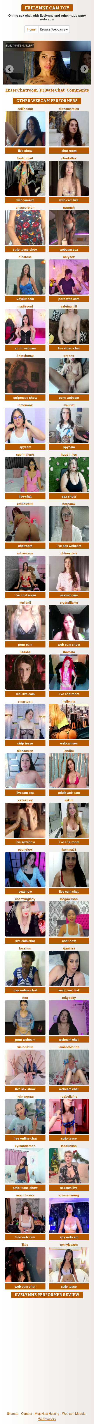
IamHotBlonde (69, 1047)
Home (31, 29)
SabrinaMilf (69, 306)
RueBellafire (69, 1096)
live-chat (25, 496)
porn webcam (69, 397)
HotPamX (68, 504)
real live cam (25, 694)
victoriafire (25, 1047)
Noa (25, 997)
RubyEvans (25, 553)
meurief (69, 405)
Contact (26, 1413)
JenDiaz (69, 750)
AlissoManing (69, 1195)
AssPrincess (25, 1195)
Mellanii (25, 602)
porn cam (25, 644)
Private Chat (52, 90)
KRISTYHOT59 (25, 355)
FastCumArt (25, 158)
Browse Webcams (53, 29)
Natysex (69, 257)
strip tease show (25, 249)
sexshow (25, 891)
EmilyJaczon (69, 1244)
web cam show (69, 644)
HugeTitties (69, 454)
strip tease (25, 743)
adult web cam (69, 792)
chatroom (25, 545)
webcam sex (69, 249)
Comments (78, 90)
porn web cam (68, 299)
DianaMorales (69, 108)
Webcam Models (73, 1413)
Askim (68, 800)
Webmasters (47, 1419)
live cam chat (69, 891)
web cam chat (69, 990)
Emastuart (25, 701)
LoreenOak (25, 405)
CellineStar (25, 108)
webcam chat (69, 1039)
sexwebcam (69, 595)
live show (25, 150)
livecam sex (25, 792)
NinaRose (25, 257)
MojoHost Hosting (47, 1413)
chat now (69, 941)
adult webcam (25, 348)
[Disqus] (47, 1355)
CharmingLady (25, 899)
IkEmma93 (68, 849)
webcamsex (25, 200)
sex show (69, 496)
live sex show (25, 1089)
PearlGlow (25, 849)
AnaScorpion (25, 207)
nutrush (69, 207)
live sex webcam (69, 545)
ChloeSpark (69, 553)
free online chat (25, 990)
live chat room (25, 595)
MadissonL (25, 306)
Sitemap (12, 1413)
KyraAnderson (25, 1146)
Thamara (69, 652)
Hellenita (69, 701)
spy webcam (69, 1237)
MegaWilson (69, 899)
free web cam (25, 1237)
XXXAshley (25, 800)
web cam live (68, 200)
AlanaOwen (25, 750)
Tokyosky (69, 997)
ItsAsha (25, 652)
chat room (69, 150)
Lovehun (25, 948)
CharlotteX (69, 158)
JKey (25, 1244)
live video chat (69, 348)
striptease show (25, 397)
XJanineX (69, 948)
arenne (69, 355)
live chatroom (69, 694)
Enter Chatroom (21, 90)
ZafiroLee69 (25, 504)
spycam (25, 447)
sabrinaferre (25, 454)
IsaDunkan (69, 1146)
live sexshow (25, 842)
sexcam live (69, 1187)
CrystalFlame (69, 602)
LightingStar (25, 1096)
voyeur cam (25, 299)
